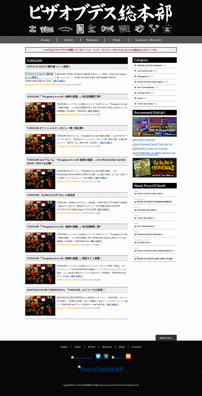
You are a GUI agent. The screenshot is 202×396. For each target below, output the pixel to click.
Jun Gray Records (144, 71)
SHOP (140, 98)
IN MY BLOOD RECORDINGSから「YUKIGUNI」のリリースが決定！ (66, 289)
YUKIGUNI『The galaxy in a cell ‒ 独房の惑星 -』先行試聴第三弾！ (64, 96)
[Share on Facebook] (81, 357)
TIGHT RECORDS (145, 104)
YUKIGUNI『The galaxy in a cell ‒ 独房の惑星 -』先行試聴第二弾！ (64, 226)
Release (92, 40)
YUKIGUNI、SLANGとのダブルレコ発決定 (51, 194)
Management (30, 84)
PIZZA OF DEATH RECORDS (49, 84)
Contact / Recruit (148, 40)
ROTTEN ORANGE (145, 87)
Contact (136, 346)
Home (45, 40)
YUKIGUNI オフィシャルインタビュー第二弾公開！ (56, 127)
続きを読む (59, 81)
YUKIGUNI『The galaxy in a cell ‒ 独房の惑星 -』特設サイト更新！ (64, 258)
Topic (77, 346)
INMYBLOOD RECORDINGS (68, 114)
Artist (68, 40)
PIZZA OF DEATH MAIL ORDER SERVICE (155, 251)
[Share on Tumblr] (106, 357)
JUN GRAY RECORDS (146, 210)
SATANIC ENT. (143, 93)
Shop (116, 40)
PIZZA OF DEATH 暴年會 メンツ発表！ (49, 66)
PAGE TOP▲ (166, 338)
